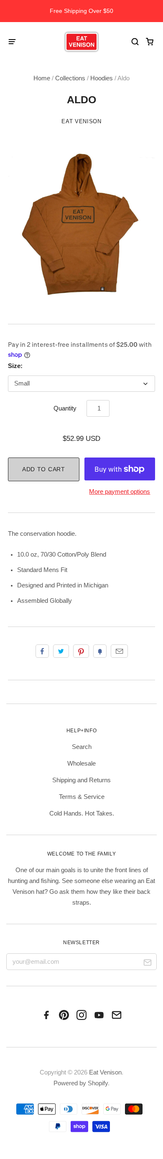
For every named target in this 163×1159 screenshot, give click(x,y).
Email (119, 651)
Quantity (64, 408)
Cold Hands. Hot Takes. (81, 813)
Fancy (100, 651)
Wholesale (81, 763)
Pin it (81, 651)
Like (42, 651)
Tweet (61, 651)
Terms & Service (81, 796)
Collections (70, 78)
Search (82, 747)
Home (41, 78)
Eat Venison (81, 121)
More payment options (119, 491)
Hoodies (101, 78)
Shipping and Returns (81, 780)
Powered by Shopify (80, 1083)
